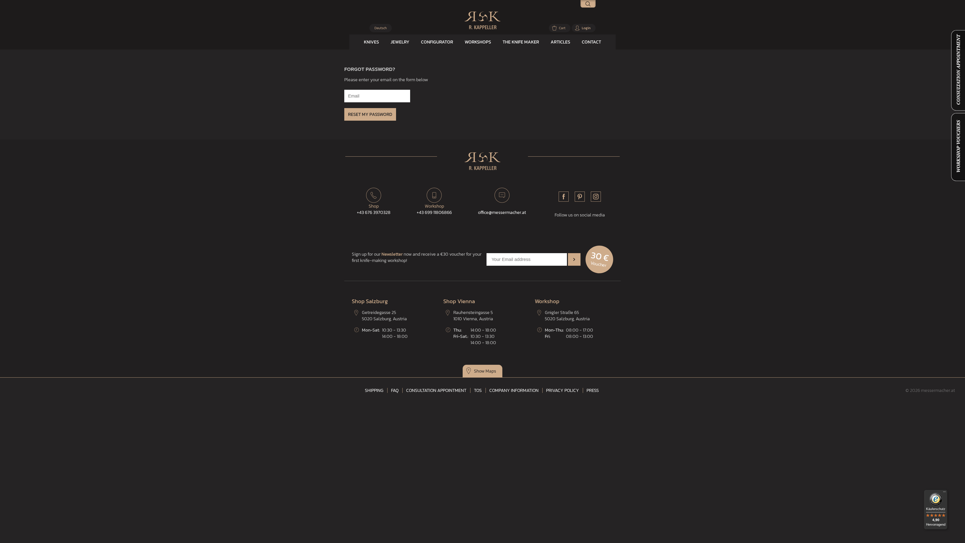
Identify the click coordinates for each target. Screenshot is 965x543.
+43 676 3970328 (374, 209)
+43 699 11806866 (434, 209)
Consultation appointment (436, 390)
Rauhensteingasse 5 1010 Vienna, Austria (473, 315)
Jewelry (400, 41)
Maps (491, 371)
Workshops (478, 41)
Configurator (437, 41)
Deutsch (380, 28)
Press (593, 390)
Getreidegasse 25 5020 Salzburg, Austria (384, 315)
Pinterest (580, 197)
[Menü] (944, 493)
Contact (591, 41)
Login (586, 28)
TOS (478, 390)
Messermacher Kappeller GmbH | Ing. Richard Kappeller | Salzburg (482, 20)
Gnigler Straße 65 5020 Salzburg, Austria (567, 315)
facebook (564, 197)
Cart (562, 28)
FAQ (395, 390)
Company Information (514, 390)
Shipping (374, 390)
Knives (371, 41)
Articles (560, 41)
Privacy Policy (562, 390)
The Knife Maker (521, 41)
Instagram (596, 197)
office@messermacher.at (502, 212)
